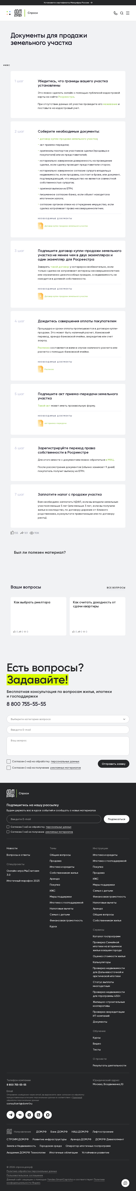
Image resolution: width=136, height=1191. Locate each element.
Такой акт (44, 405)
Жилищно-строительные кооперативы (109, 1003)
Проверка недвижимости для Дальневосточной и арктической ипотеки (109, 972)
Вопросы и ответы (18, 854)
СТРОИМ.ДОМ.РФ (18, 1139)
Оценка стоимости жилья (109, 956)
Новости (12, 848)
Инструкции (100, 848)
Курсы (97, 1037)
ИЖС (52, 890)
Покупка (55, 884)
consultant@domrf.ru (19, 1103)
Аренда (55, 878)
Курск (53, 926)
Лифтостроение (103, 1131)
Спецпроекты (15, 864)
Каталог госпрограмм (106, 936)
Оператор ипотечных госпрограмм (88, 1145)
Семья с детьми (60, 914)
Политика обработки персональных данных (32, 1171)
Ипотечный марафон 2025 (23, 880)
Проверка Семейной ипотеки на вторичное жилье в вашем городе (107, 946)
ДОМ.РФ (41, 1131)
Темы (53, 848)
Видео (97, 1043)
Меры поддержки (61, 896)
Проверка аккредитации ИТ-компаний (109, 1013)
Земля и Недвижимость (21, 1145)
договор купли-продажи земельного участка (68, 138)
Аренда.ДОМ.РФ (80, 1139)
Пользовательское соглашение (25, 1175)
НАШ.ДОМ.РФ (80, 1131)
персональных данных (65, 761)
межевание (110, 104)
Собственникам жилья (64, 872)
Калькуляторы (102, 962)
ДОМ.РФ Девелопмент (109, 1139)
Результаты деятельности (109, 1065)
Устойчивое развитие (95, 1152)
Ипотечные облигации (63, 1152)
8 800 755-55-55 (26, 704)
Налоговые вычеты (61, 908)
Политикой (77, 1097)
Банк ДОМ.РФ (59, 1131)
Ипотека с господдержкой (66, 902)
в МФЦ (110, 459)
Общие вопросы (60, 854)
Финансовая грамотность (66, 920)
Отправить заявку (113, 763)
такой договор (59, 266)
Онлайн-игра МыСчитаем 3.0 (23, 872)
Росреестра (66, 96)
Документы (100, 1021)
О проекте (100, 1058)
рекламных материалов (65, 767)
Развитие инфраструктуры (50, 1139)
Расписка (44, 347)
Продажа (55, 860)
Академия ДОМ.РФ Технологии (26, 1152)
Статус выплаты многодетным (103, 984)
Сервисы (98, 929)
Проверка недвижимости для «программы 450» (109, 993)
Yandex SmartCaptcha (60, 1179)
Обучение (99, 1031)
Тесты (97, 1049)
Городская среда (51, 1145)
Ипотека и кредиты (62, 866)
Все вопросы (116, 588)
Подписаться (116, 819)
